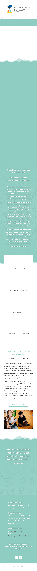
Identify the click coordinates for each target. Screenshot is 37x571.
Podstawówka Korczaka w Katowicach (18, 38)
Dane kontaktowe (15, 528)
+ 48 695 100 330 (16, 531)
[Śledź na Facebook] (16, 557)
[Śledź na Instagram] (20, 557)
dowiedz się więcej (18, 404)
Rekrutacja (18, 55)
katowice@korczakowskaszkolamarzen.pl (21, 536)
